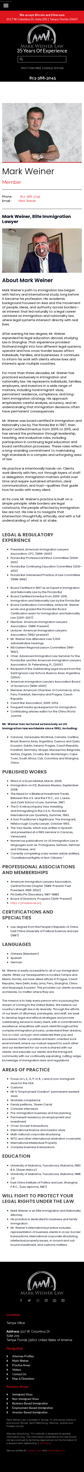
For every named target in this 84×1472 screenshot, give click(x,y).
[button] (6, 5)
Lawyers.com (34, 1450)
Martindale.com (56, 1450)
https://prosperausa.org (26, 903)
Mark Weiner (27, 201)
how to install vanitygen (17, 1034)
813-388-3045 (30, 196)
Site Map (44, 1443)
